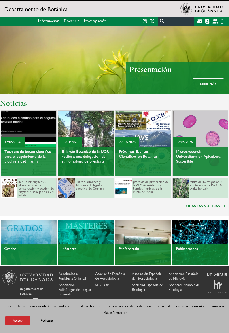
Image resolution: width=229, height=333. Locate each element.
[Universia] (217, 274)
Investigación (95, 21)
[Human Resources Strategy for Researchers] (217, 286)
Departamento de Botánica (36, 9)
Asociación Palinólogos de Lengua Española (75, 289)
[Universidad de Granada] (201, 9)
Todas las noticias (202, 206)
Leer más (208, 84)
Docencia (71, 21)
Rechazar (46, 320)
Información (48, 21)
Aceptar (18, 320)
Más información (115, 312)
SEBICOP (102, 285)
